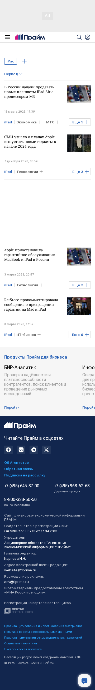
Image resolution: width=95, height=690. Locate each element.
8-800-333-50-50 (20, 502)
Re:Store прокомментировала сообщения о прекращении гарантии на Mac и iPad (31, 304)
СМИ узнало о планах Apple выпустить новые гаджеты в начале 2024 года (30, 141)
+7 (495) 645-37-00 (21, 486)
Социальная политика (20, 643)
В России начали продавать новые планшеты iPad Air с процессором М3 (29, 92)
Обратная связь (18, 469)
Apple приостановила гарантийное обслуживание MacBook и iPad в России (29, 255)
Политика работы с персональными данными (38, 632)
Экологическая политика (23, 649)
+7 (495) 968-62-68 (72, 488)
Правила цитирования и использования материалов (43, 626)
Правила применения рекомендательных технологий (43, 637)
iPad (11, 61)
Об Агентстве (16, 462)
